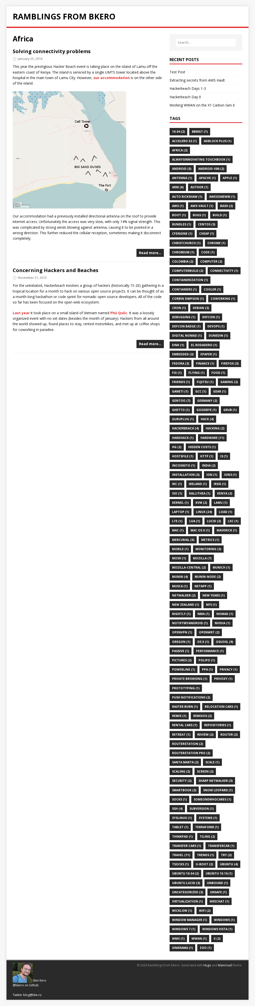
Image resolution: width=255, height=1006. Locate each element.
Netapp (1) (202, 586)
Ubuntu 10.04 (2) (185, 873)
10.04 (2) (178, 131)
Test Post (177, 72)
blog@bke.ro (32, 995)
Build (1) (220, 215)
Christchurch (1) (186, 243)
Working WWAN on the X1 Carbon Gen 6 (202, 105)
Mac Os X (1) (200, 530)
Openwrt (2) (209, 632)
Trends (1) (205, 855)
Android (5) (181, 169)
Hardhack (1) (182, 438)
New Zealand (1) (185, 605)
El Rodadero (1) (204, 345)
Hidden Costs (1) (202, 447)
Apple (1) (230, 178)
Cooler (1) (212, 289)
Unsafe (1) (218, 892)
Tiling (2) (207, 836)
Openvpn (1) (182, 632)
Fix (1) (177, 373)
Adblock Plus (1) (217, 141)
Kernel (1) (180, 503)
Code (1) (207, 252)
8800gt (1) (200, 131)
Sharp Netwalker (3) (215, 781)
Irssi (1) (220, 484)
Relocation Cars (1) (221, 706)
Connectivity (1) (224, 271)
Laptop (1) (180, 512)
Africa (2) (180, 150)
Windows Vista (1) (217, 929)
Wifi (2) (204, 910)
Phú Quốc (118, 312)
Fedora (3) (180, 363)
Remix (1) (179, 716)
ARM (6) (178, 187)
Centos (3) (206, 224)
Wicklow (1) (182, 910)
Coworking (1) (223, 299)
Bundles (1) (181, 224)
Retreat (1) (181, 734)
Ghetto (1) (181, 410)
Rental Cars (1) (184, 725)
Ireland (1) (198, 484)
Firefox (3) (230, 363)
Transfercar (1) (221, 846)
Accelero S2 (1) (184, 141)
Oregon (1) (181, 642)
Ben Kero (39, 980)
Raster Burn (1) (185, 706)
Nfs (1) (211, 605)
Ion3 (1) (230, 475)
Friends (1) (181, 382)
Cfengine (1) (182, 233)
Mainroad (225, 965)
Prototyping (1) (185, 688)
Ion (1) (211, 475)
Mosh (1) (179, 558)
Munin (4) (180, 577)
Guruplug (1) (183, 419)
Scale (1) (212, 762)
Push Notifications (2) (191, 697)
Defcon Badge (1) (186, 326)
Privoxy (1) (223, 679)
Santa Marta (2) (185, 762)
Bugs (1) (199, 215)
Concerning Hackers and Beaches (55, 270)
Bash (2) (226, 206)
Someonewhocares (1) (212, 799)
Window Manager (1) (189, 920)
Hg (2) (176, 447)
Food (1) (218, 373)
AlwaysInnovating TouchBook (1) (201, 159)
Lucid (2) (214, 521)
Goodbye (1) (206, 410)
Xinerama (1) (182, 948)
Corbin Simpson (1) (188, 299)
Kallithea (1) (199, 493)
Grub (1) (230, 410)
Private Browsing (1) (189, 679)
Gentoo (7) (181, 401)
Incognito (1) (183, 465)
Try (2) (226, 855)
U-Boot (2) (204, 864)
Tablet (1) (180, 827)
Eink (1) (178, 345)
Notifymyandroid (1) (190, 623)
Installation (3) (185, 475)
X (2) (217, 938)
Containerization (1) (190, 280)
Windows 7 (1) (183, 929)
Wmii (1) (178, 938)
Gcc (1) (200, 391)
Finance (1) (205, 363)
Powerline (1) (183, 669)
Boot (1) (179, 215)
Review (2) (205, 734)
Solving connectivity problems (52, 51)
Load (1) (225, 512)
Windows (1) (224, 920)
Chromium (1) (183, 252)
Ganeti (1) (180, 391)
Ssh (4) (177, 808)
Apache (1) (207, 178)
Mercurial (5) (183, 540)
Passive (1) (180, 651)
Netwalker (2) (183, 595)
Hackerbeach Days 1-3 (188, 88)
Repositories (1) (217, 725)
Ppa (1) (207, 669)
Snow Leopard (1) (218, 790)
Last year (21, 312)
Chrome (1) (216, 243)
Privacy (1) (228, 669)
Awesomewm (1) (222, 197)
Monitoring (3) (208, 549)
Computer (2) (211, 261)
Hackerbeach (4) (185, 428)
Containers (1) (184, 289)
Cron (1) (179, 308)
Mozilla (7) (202, 558)
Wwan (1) (199, 938)
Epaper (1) (208, 354)
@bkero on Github (26, 985)
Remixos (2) (202, 716)
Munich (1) (221, 567)
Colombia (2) (182, 261)
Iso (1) (177, 493)
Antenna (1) (182, 178)
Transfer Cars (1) (186, 846)
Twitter (17, 995)
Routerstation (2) (187, 744)
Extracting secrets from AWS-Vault (197, 80)
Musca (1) (180, 586)
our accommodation (111, 77)
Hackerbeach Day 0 (185, 97)
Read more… (150, 252)
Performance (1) (210, 651)
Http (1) (206, 456)
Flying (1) (196, 373)
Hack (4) (207, 419)
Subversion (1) (202, 808)
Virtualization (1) (187, 901)
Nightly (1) (181, 614)
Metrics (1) (210, 540)
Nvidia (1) (222, 623)
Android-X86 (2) (211, 169)
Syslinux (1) (182, 818)
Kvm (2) (201, 503)
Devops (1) (215, 326)
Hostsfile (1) (182, 456)
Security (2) (181, 781)
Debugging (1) (183, 317)
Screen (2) (205, 771)
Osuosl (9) (224, 642)
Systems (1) (208, 818)
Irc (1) (177, 484)
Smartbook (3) (184, 790)
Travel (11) (181, 855)
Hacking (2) (215, 428)
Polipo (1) (206, 660)
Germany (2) (207, 401)
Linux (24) (204, 512)
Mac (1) (178, 530)
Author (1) (199, 187)
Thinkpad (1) (182, 836)
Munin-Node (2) (208, 577)
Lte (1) (177, 521)
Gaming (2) (229, 382)
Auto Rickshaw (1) (187, 197)
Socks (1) (179, 799)
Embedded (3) (182, 354)
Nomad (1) (224, 614)
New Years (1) (213, 595)
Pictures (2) (181, 660)
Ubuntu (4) (229, 864)
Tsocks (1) (180, 864)
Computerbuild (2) (187, 271)
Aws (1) (178, 206)
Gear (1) (219, 391)
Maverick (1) (227, 530)
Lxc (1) (233, 521)
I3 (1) (224, 456)
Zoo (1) (205, 948)
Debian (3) (201, 308)
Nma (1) (203, 614)
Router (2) (229, 734)
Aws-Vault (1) (202, 206)
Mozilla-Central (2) (189, 567)
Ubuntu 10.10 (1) (219, 873)
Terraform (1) (207, 827)
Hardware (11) (212, 438)
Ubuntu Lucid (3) (186, 883)
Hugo (207, 965)
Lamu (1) (220, 503)
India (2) (208, 465)
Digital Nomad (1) (187, 335)
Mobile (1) (180, 549)
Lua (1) (194, 521)
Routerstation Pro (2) (191, 753)
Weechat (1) (219, 901)
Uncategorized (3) (187, 892)
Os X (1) (203, 642)
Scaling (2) (181, 771)
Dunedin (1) (218, 335)
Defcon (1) (211, 317)
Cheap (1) (206, 233)
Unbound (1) (217, 883)
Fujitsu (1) (205, 382)
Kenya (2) (224, 493)
